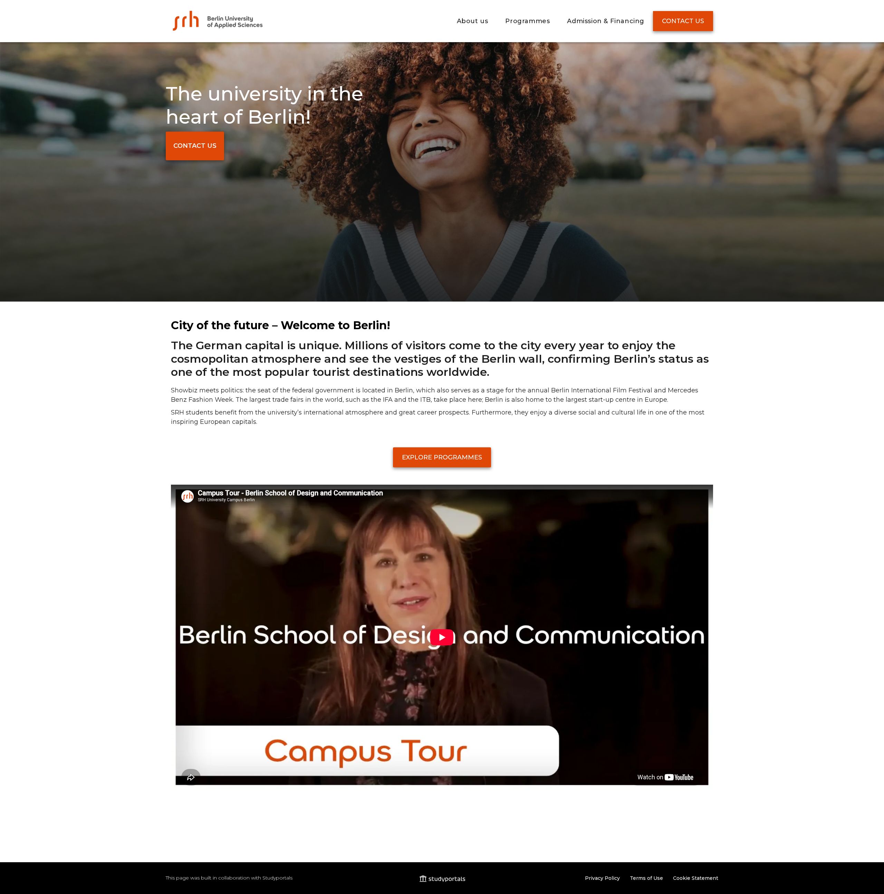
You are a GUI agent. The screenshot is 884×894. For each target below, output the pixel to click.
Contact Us (683, 21)
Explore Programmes (442, 457)
